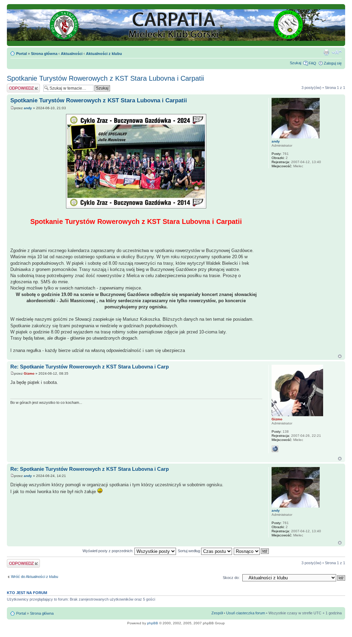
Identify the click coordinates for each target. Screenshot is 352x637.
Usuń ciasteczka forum (245, 613)
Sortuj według (189, 551)
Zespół (217, 613)
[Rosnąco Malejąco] (252, 551)
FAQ (312, 63)
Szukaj (295, 63)
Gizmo (29, 373)
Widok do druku (326, 52)
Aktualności (71, 54)
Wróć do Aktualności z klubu (34, 577)
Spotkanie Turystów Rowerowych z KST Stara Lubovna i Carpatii (105, 78)
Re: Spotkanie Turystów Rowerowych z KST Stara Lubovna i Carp (89, 366)
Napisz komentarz (22, 86)
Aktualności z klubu (104, 54)
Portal (21, 54)
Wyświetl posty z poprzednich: (108, 551)
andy (28, 108)
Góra (340, 356)
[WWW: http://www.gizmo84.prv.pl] (275, 448)
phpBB (152, 623)
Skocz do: (231, 578)
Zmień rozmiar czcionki (337, 52)
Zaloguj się (333, 63)
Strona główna (44, 54)
